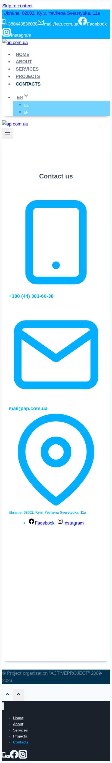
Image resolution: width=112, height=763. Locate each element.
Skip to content (17, 5)
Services (27, 69)
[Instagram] (22, 757)
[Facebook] (14, 757)
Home (22, 54)
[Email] (7, 757)
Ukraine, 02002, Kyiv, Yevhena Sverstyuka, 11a (52, 13)
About (24, 61)
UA (26, 105)
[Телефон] (3, 757)
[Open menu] (7, 133)
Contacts (28, 84)
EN (26, 112)
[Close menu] (3, 706)
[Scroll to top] (7, 695)
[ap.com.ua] (15, 42)
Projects (28, 76)
